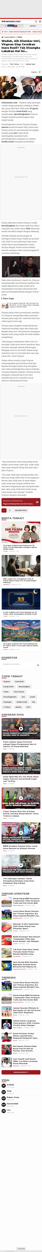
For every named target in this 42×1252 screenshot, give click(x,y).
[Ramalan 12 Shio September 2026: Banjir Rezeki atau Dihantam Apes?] (7, 927)
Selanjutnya (21, 510)
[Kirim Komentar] (38, 665)
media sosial (8, 142)
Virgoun (34, 108)
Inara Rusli (21, 111)
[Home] (11, 21)
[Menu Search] (36, 21)
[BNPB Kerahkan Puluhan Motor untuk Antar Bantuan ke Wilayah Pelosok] (21, 833)
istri (15, 133)
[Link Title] (3, 37)
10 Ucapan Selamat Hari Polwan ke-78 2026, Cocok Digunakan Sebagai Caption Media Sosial (24, 305)
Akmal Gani (30, 64)
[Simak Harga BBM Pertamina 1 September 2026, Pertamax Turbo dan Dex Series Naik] (7, 902)
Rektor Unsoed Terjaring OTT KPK (20, 31)
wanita (5, 127)
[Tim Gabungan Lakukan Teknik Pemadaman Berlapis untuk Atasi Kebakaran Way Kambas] (21, 865)
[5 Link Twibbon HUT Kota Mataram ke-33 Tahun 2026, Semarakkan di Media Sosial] (21, 599)
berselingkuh (8, 226)
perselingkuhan (22, 114)
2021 (28, 229)
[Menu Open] (40, 21)
